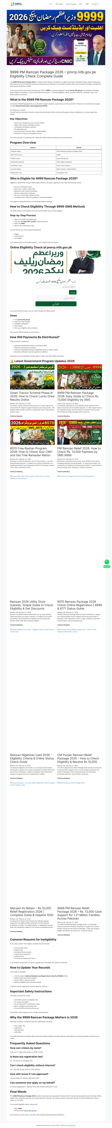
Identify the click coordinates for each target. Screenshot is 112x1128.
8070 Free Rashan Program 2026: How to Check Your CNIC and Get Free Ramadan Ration (31, 452)
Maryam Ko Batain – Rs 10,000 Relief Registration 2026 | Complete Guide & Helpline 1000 (31, 911)
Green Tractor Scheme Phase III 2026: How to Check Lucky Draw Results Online (32, 396)
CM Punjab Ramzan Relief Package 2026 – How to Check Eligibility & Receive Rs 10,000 (78, 758)
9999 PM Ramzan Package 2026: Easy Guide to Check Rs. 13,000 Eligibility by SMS (78, 396)
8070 (80, 4)
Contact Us (95, 4)
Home (50, 4)
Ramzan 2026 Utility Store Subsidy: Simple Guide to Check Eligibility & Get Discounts (31, 605)
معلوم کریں (56, 304)
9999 (87, 4)
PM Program (59, 4)
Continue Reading (16, 416)
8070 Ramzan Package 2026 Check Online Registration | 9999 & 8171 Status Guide (79, 605)
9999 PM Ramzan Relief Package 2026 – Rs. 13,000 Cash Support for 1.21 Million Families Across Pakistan (79, 913)
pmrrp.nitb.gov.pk (30, 1110)
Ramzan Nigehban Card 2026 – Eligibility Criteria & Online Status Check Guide (32, 758)
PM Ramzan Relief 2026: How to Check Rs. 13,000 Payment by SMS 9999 (79, 452)
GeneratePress (71, 1125)
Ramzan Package (71, 4)
